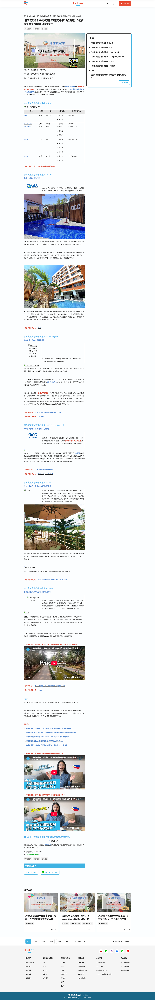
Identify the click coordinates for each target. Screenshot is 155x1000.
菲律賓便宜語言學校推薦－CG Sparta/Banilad (107, 56)
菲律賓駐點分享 (88, 923)
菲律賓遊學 (28, 29)
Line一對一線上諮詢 (51, 872)
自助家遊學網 (100, 962)
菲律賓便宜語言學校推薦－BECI (102, 61)
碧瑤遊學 (44, 29)
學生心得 (81, 974)
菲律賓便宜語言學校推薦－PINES (103, 66)
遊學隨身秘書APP (101, 970)
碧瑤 (44, 966)
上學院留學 (99, 966)
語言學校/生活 (31, 16)
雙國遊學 (28, 970)
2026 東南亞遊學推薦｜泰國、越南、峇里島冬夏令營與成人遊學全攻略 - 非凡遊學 (40, 919)
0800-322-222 (82, 995)
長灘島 (45, 974)
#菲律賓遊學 (103, 923)
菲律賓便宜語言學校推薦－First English (105, 52)
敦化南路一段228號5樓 (122, 941)
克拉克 (45, 970)
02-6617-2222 (81, 941)
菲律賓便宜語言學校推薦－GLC (102, 47)
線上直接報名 (125, 966)
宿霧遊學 (36, 29)
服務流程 (28, 966)
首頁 (25, 16)
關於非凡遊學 (29, 962)
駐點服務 (28, 978)
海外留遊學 (82, 978)
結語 (92, 70)
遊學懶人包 (82, 966)
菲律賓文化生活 (75, 923)
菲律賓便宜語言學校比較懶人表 (102, 43)
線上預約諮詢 (125, 962)
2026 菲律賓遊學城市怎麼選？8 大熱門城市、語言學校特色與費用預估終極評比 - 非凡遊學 (113, 919)
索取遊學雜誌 (32, 872)
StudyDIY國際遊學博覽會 (104, 974)
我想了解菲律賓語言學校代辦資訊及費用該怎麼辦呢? (108, 76)
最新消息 (81, 962)
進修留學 (28, 974)
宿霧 (44, 962)
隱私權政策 (88, 997)
